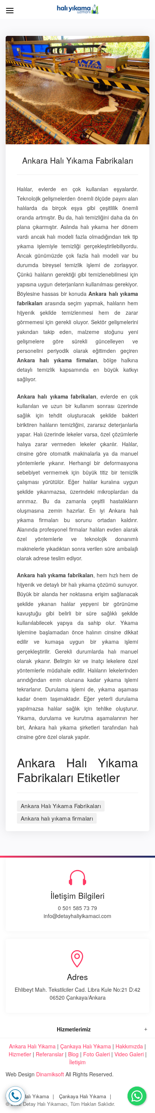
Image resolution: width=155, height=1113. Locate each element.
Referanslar (50, 1054)
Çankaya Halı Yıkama (85, 1046)
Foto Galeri (96, 1054)
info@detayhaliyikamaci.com (77, 916)
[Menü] (8, 6)
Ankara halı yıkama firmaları (57, 818)
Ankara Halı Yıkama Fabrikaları (61, 806)
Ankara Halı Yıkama (32, 1046)
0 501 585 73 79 (77, 908)
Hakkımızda (129, 1046)
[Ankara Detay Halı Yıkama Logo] (77, 8)
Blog (73, 1054)
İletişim (77, 1062)
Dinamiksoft (50, 1074)
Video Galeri (129, 1054)
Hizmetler (20, 1054)
